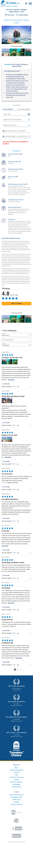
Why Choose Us (16, 787)
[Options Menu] (30, 387)
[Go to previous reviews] (12, 669)
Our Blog (16, 779)
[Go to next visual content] (18, 58)
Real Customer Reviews (16, 795)
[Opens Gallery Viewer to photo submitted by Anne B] (5, 52)
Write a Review (16, 66)
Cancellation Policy (16, 797)
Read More (11, 380)
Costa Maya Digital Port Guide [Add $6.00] (16, 136)
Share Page (10, 15)
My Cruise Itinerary (24, 109)
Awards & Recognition (16, 770)
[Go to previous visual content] (15, 58)
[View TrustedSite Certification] (16, 836)
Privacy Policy (16, 799)
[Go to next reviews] (21, 669)
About (16, 767)
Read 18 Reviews (21, 64)
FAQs (16, 775)
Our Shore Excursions (16, 782)
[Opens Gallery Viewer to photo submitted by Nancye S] (13, 52)
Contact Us (16, 772)
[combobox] (16, 335)
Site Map (16, 802)
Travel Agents (16, 784)
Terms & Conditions (16, 804)
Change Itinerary (23, 15)
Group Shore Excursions (16, 777)
